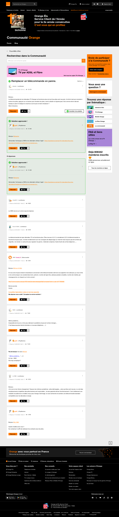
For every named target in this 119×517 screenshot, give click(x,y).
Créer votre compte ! (96, 69)
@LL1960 (16, 422)
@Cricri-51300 (17, 268)
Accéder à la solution (75, 111)
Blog (16, 43)
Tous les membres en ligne (99, 168)
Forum (9, 43)
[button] (82, 85)
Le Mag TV (91, 144)
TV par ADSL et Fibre (15, 51)
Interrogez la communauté (98, 92)
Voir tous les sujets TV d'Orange (73, 75)
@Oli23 (25, 351)
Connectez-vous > (103, 74)
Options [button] (79, 81)
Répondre (13, 111)
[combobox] (44, 61)
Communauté (23, 37)
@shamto (16, 136)
